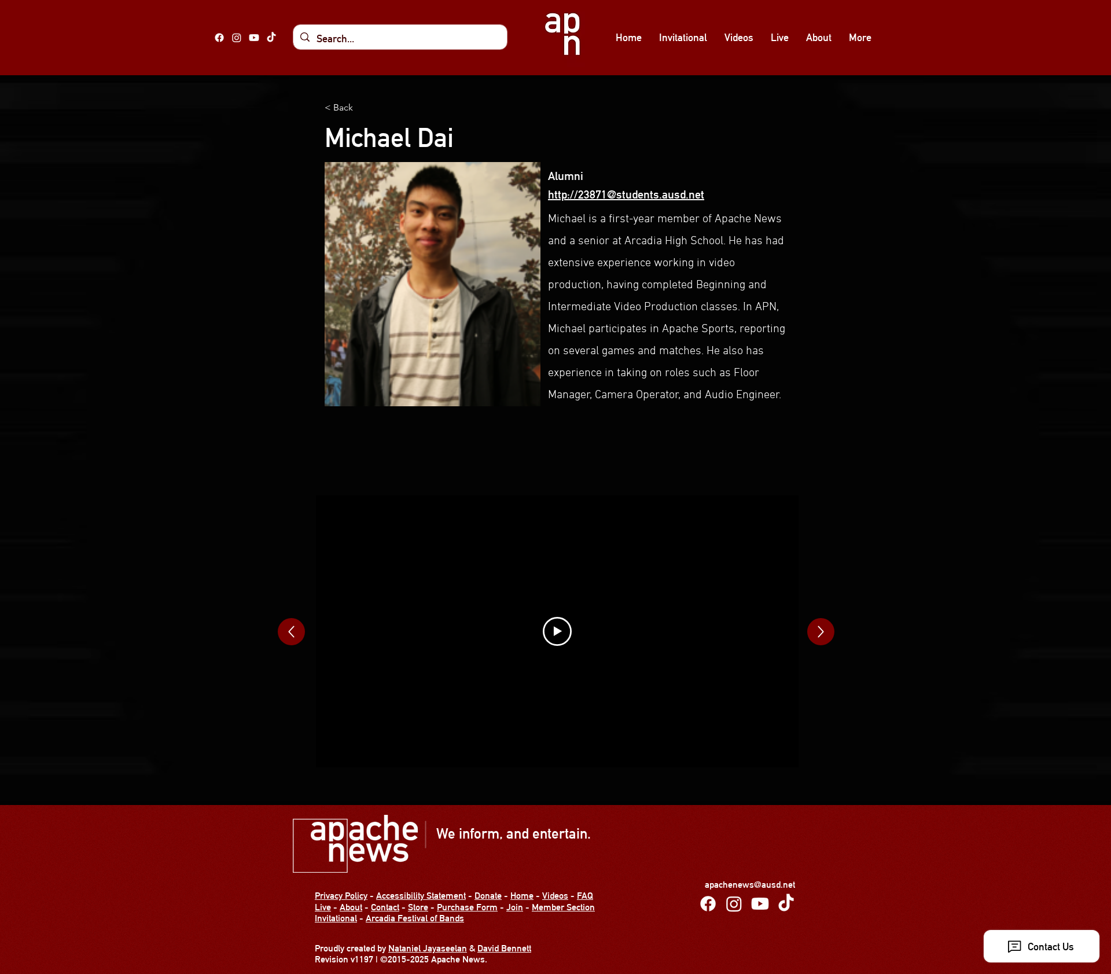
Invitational (336, 918)
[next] (291, 631)
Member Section (563, 907)
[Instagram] (236, 37)
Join (514, 907)
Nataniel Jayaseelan (427, 948)
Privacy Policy (341, 895)
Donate (488, 895)
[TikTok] (271, 37)
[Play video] (557, 631)
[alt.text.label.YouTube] (254, 37)
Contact (385, 907)
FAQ (585, 895)
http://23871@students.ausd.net (626, 194)
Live (323, 907)
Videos (555, 895)
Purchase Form (467, 907)
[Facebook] (219, 37)
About (351, 907)
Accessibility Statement (421, 895)
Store (418, 907)
